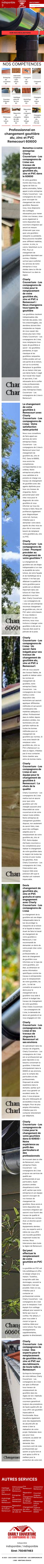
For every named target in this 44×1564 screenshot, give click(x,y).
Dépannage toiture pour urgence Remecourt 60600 (38, 1506)
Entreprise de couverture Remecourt (16, 1498)
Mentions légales (24, 1560)
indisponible (8, 8)
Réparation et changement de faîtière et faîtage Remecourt (27, 1497)
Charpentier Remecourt (38, 1488)
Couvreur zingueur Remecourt (38, 1495)
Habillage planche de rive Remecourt (6, 1491)
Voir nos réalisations (20, 33)
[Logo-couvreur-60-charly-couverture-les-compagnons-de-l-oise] (16, 8)
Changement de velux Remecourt (27, 1509)
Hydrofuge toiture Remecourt (6, 1500)
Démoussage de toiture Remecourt (16, 1489)
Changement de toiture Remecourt (6, 1509)
